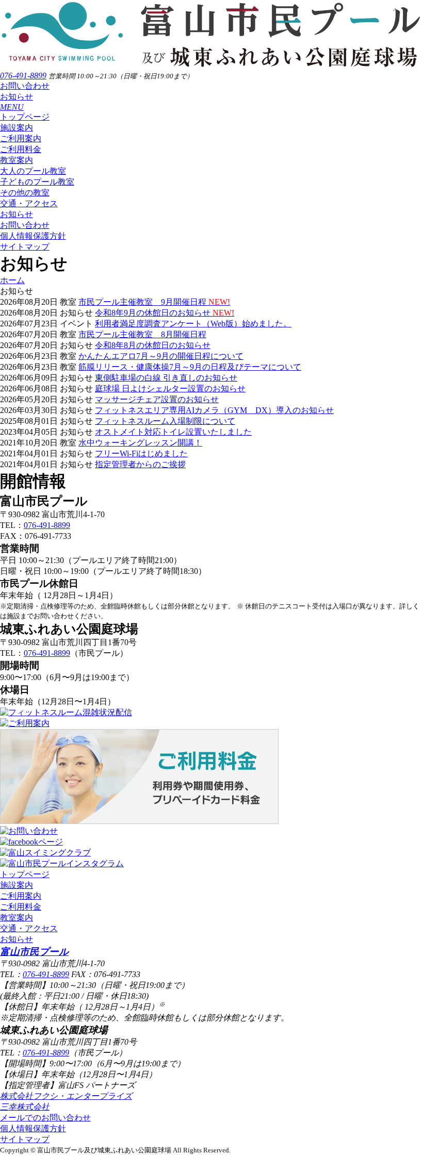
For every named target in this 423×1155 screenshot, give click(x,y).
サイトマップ (25, 246)
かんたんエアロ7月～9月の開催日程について (160, 356)
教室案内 (16, 160)
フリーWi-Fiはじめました (141, 453)
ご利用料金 (20, 149)
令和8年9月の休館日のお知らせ (164, 312)
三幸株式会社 (25, 1106)
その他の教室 (25, 192)
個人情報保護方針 (33, 236)
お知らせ (16, 96)
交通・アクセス (29, 203)
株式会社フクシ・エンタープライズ (66, 1096)
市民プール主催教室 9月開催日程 (154, 302)
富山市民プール (34, 951)
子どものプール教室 (37, 181)
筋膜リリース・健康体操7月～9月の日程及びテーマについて (189, 366)
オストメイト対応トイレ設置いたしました (173, 431)
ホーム (12, 280)
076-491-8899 (23, 75)
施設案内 (16, 127)
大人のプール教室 (33, 171)
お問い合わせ (25, 85)
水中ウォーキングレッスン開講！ (140, 442)
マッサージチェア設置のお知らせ (157, 399)
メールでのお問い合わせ (45, 1117)
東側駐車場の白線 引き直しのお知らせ (166, 377)
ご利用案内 (20, 138)
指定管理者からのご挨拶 (140, 464)
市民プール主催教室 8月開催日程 (142, 334)
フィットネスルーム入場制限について (165, 421)
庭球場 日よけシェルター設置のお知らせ (170, 388)
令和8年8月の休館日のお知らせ (152, 345)
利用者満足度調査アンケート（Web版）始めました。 (193, 323)
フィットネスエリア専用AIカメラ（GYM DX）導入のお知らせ (214, 410)
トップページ (25, 116)
